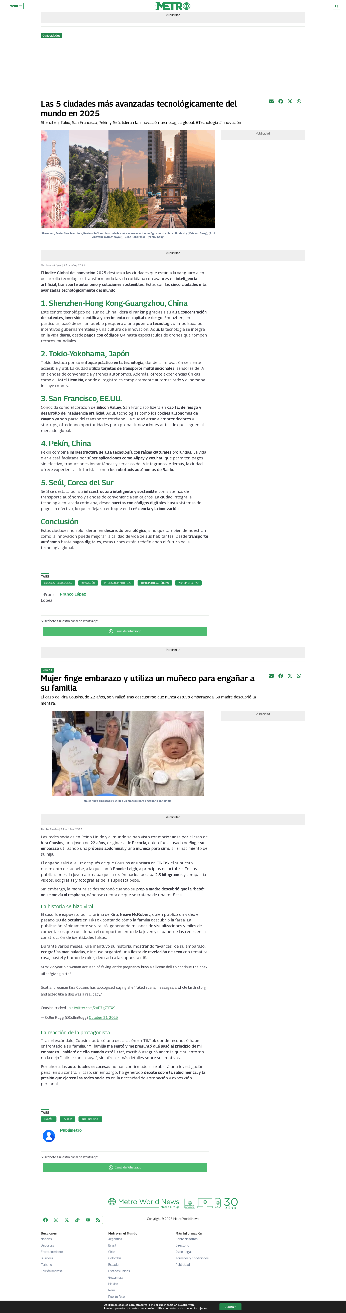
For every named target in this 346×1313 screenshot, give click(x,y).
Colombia (114, 1258)
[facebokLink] (280, 102)
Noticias (46, 1239)
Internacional (90, 1118)
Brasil (112, 1245)
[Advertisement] (173, 69)
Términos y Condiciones (192, 1258)
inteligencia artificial (117, 582)
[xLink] (290, 102)
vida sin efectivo (188, 582)
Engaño (48, 1118)
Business (47, 1258)
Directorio (182, 1245)
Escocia (67, 1118)
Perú (111, 1290)
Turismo (46, 1265)
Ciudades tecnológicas (58, 582)
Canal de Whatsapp (128, 631)
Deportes (47, 1245)
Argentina (115, 1239)
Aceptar (230, 1307)
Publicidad (183, 1265)
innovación (88, 582)
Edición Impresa (51, 1271)
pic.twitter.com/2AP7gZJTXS (92, 1008)
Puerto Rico (116, 1297)
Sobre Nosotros (187, 1239)
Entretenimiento (52, 1252)
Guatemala (115, 1277)
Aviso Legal (184, 1252)
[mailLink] (271, 102)
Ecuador (114, 1265)
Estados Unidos (119, 1271)
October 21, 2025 (103, 1017)
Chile (111, 1252)
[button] (16, 6)
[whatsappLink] (299, 102)
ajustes (203, 1308)
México (113, 1284)
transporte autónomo (155, 582)
